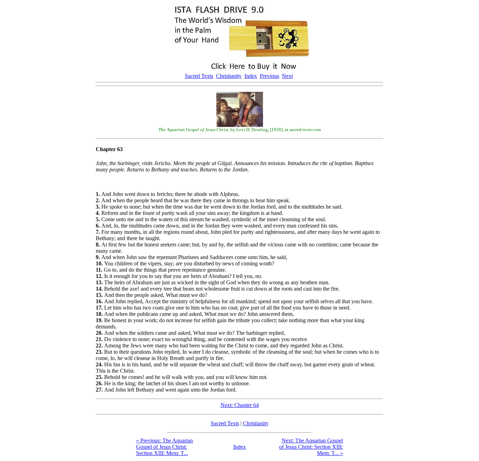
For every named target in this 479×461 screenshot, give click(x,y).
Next (287, 76)
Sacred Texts (199, 76)
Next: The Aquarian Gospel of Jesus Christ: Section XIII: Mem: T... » (311, 447)
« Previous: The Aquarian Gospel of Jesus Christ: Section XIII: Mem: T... (164, 447)
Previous (269, 76)
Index (250, 76)
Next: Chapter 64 (240, 405)
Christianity (229, 76)
